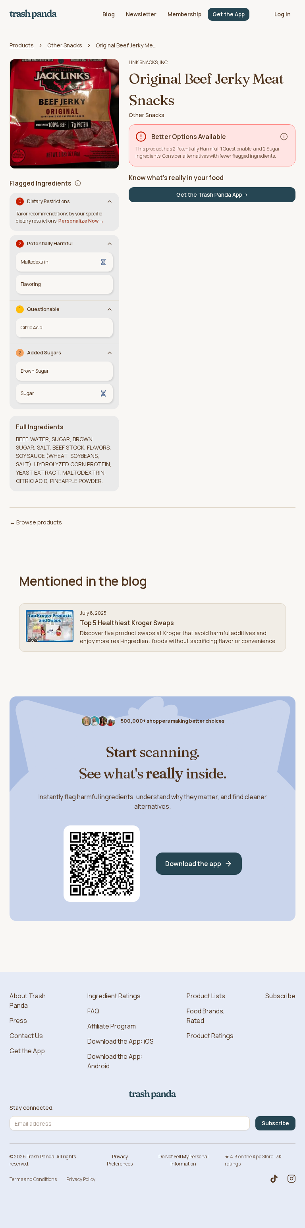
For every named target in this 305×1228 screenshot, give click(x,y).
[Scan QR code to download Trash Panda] (102, 863)
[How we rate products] (284, 136)
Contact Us (26, 1035)
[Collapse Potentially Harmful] (109, 244)
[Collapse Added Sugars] (109, 353)
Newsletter (141, 14)
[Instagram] (291, 1179)
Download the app (193, 863)
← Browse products (36, 522)
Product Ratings (210, 1035)
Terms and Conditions (33, 1179)
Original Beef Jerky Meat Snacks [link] (127, 45)
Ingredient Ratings (114, 995)
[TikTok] (274, 1179)
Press (18, 1020)
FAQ (93, 1011)
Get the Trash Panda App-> (212, 194)
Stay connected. (32, 1108)
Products (22, 45)
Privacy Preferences (120, 1160)
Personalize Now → (81, 220)
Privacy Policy (80, 1179)
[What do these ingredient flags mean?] (78, 183)
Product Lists (206, 995)
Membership (184, 14)
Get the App (228, 14)
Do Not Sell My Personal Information (183, 1160)
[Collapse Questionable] (109, 309)
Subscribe (280, 995)
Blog (108, 14)
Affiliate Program (111, 1026)
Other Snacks (64, 45)
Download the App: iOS (120, 1041)
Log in (282, 14)
